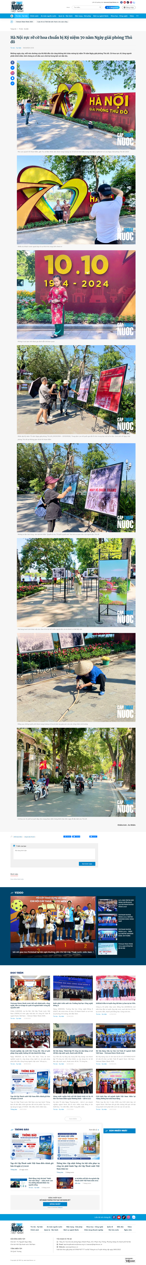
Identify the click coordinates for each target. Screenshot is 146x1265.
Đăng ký (60, 1207)
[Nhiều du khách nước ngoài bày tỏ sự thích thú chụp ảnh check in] (76, 199)
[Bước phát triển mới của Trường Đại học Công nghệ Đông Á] (73, 988)
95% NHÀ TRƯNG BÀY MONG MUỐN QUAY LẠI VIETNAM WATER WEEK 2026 (126, 903)
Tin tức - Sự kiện (22, 16)
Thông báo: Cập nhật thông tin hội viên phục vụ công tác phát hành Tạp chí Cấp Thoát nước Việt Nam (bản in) (78, 1166)
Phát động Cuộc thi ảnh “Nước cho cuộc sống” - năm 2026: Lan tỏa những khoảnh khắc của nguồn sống (41, 1181)
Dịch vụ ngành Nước (100, 16)
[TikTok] (128, 2)
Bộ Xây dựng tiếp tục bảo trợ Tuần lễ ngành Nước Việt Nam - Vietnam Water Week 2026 (116, 1052)
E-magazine (113, 7)
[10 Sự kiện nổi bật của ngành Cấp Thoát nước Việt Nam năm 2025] (65, 1183)
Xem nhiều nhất (118, 1131)
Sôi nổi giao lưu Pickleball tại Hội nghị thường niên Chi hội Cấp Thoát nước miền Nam (52, 952)
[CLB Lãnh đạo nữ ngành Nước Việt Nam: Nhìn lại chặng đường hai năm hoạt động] (116, 1081)
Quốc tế (110, 1227)
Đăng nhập (130, 7)
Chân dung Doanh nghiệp (93, 1230)
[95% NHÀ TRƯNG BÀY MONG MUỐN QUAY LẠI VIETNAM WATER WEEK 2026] (107, 905)
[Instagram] (131, 2)
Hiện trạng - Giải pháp (83, 16)
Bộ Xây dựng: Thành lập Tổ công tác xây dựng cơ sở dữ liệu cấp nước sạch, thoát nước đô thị (73, 1052)
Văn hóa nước (113, 1230)
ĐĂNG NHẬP (55, 1204)
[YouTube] (119, 1217)
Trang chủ (13, 29)
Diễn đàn (77, 1183)
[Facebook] (121, 2)
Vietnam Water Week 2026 (24, 22)
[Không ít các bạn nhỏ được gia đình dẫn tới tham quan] (76, 294)
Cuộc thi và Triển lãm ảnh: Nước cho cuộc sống (52, 22)
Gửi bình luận (87, 864)
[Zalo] (134, 2)
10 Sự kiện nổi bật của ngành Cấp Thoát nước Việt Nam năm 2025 (87, 1179)
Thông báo (13, 1109)
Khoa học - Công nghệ (119, 16)
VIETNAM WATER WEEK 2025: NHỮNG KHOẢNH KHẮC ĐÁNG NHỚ (126, 918)
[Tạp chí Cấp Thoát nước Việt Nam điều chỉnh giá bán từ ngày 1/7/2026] (30, 1081)
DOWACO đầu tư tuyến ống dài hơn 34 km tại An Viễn (115, 1003)
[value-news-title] (31, 1146)
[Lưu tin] (12, 78)
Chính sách (34, 16)
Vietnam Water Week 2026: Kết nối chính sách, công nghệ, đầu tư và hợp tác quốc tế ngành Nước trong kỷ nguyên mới (30, 1005)
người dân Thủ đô (30, 836)
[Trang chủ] (12, 15)
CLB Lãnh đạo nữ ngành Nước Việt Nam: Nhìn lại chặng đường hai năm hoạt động (116, 1097)
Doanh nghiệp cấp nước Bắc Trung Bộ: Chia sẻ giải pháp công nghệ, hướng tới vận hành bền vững (30, 1052)
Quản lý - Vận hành (66, 16)
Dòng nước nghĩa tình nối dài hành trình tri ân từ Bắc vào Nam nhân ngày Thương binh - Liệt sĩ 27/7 (73, 1097)
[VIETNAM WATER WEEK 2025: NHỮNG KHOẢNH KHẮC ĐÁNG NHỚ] (107, 920)
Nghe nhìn (128, 1230)
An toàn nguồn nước (48, 16)
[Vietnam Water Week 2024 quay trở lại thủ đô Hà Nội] (107, 949)
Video (132, 16)
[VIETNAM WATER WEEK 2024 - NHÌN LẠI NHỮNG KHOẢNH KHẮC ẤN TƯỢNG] (107, 934)
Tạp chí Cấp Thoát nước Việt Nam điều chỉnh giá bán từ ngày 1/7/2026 (30, 1097)
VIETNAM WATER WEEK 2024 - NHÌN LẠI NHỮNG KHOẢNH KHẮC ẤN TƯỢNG (125, 932)
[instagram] (129, 1217)
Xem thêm (73, 1119)
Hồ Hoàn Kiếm (18, 836)
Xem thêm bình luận (17, 879)
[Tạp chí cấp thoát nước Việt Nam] (16, 6)
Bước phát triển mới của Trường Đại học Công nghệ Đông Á (73, 1004)
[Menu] (137, 15)
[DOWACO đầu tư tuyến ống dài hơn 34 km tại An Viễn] (116, 988)
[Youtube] (124, 2)
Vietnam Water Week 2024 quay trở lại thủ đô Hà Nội (125, 946)
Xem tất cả (93, 1130)
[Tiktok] (124, 1217)
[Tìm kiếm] (100, 7)
